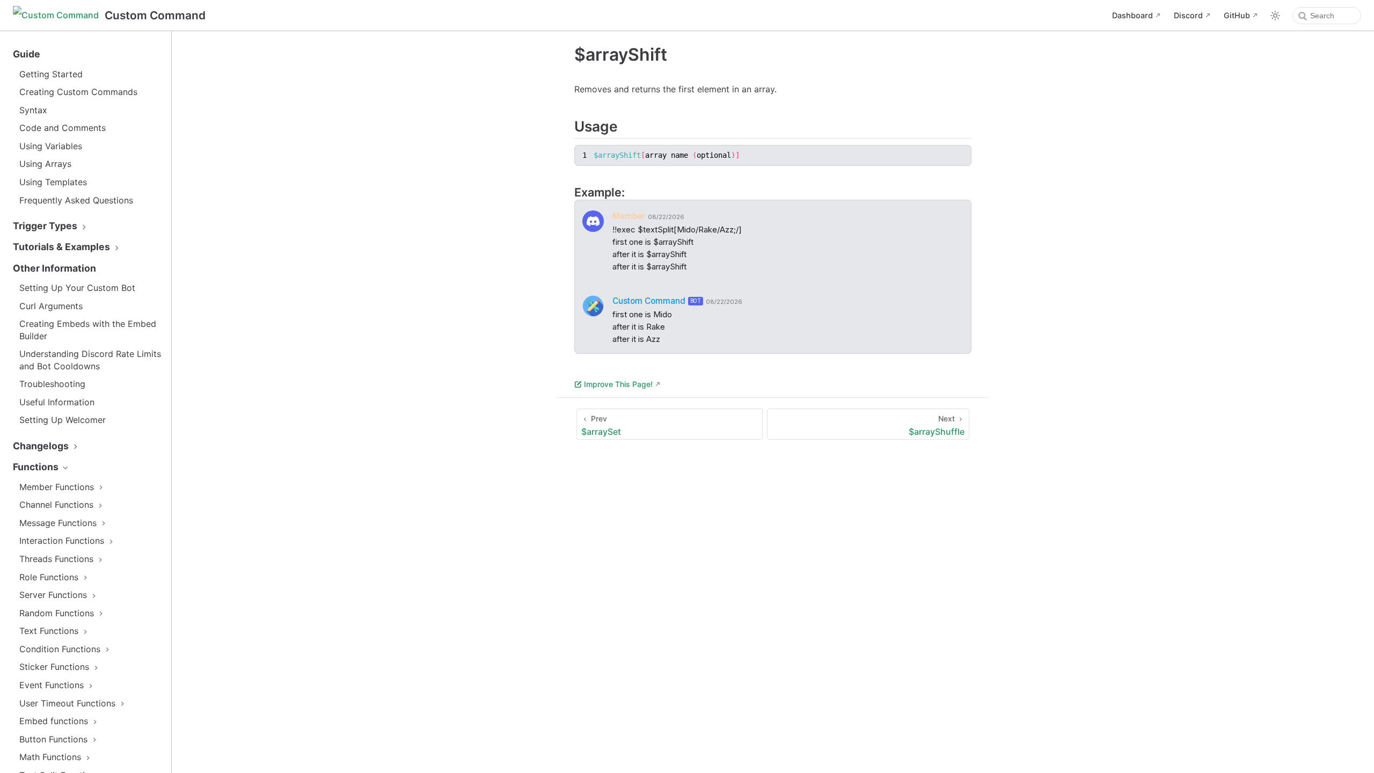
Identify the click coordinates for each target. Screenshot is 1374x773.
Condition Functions (61, 649)
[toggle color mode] (1275, 15)
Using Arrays (45, 163)
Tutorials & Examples (62, 246)
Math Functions (51, 757)
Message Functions (59, 522)
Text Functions (50, 630)
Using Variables (50, 146)
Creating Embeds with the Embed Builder (87, 329)
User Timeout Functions (68, 703)
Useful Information (56, 402)
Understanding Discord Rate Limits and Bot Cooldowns (90, 359)
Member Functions (58, 487)
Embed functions (55, 721)
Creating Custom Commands (78, 91)
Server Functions (54, 594)
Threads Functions (57, 558)
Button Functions (54, 739)
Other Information (54, 268)
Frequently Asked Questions (76, 200)
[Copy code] (961, 155)
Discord (1188, 15)
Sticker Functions (55, 666)
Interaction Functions (63, 540)
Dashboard (1132, 15)
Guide (26, 54)
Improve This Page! (618, 384)
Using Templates (53, 182)
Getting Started (51, 74)
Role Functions (50, 577)
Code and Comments (62, 127)
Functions (37, 466)
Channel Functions (57, 504)
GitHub (1237, 15)
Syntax (33, 110)
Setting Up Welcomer (62, 419)
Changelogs (42, 445)
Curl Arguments (51, 306)
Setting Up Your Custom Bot (77, 287)
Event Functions (52, 685)
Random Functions (58, 613)
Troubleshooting (52, 383)
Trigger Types (46, 225)
